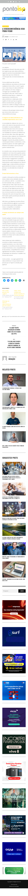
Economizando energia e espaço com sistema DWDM (11, 388)
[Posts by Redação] (3, 37)
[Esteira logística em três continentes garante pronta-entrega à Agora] (11, 529)
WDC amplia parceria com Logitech (5, 292)
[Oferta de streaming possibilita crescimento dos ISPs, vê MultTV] (11, 489)
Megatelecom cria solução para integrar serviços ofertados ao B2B (13, 518)
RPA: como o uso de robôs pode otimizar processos (13, 446)
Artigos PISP (5, 26)
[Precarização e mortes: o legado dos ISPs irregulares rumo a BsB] (11, 399)
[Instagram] (11, 1)
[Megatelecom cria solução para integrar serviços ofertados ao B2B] (11, 509)
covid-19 (9, 316)
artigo (5, 316)
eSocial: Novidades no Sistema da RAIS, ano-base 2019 (13, 579)
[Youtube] (16, 1)
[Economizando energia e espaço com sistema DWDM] (11, 380)
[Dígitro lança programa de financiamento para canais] (11, 549)
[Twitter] (13, 1)
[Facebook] (8, 1)
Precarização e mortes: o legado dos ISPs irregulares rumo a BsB (13, 407)
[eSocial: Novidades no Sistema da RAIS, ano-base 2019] (11, 569)
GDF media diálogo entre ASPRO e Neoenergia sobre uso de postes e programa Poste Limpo (11, 478)
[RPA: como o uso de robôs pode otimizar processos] (11, 438)
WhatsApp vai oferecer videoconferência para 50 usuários (6, 303)
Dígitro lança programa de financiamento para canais (13, 557)
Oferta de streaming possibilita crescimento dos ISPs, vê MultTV (11, 497)
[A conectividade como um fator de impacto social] (11, 418)
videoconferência (21, 316)
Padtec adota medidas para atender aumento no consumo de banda (19, 293)
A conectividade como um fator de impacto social (13, 427)
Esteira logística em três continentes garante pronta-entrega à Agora (12, 538)
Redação (6, 36)
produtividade (14, 316)
